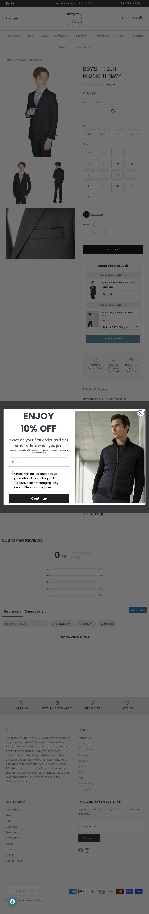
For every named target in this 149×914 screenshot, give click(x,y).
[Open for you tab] (12, 901)
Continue (39, 498)
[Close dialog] (141, 413)
